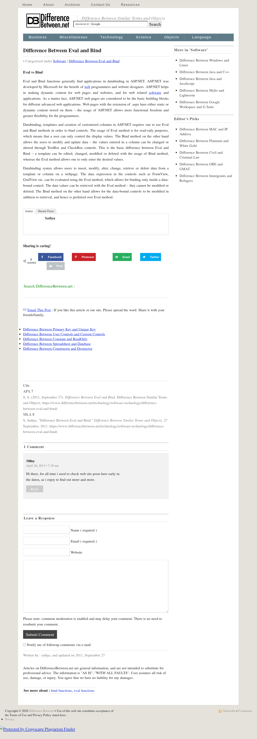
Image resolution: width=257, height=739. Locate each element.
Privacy (10, 719)
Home (27, 4)
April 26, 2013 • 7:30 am (42, 465)
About (48, 4)
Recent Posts (46, 211)
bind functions (61, 690)
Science (143, 37)
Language (201, 37)
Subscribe (229, 710)
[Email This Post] (24, 309)
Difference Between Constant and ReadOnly (55, 338)
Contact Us (100, 4)
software (155, 92)
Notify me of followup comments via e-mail (59, 644)
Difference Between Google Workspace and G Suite (199, 104)
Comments (245, 710)
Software (59, 60)
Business (38, 37)
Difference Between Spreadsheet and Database (57, 343)
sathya (50, 218)
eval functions (84, 690)
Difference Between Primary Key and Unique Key (59, 329)
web (87, 86)
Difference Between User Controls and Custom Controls (64, 334)
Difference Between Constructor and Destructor (57, 348)
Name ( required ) (84, 530)
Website (76, 552)
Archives (72, 4)
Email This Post (39, 309)
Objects (171, 37)
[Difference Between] (48, 27)
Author (29, 211)
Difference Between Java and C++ (204, 71)
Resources (130, 4)
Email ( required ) (84, 541)
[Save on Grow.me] (108, 257)
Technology (111, 37)
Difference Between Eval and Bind (94, 60)
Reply (35, 488)
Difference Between (41, 710)
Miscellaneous (74, 37)
